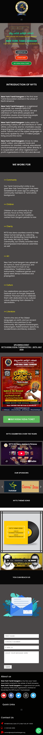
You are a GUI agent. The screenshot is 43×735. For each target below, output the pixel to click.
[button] (21, 19)
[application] (22, 561)
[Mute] (29, 561)
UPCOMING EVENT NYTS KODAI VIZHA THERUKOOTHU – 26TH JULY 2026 (21, 347)
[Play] (8, 561)
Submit (8, 667)
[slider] (33, 560)
